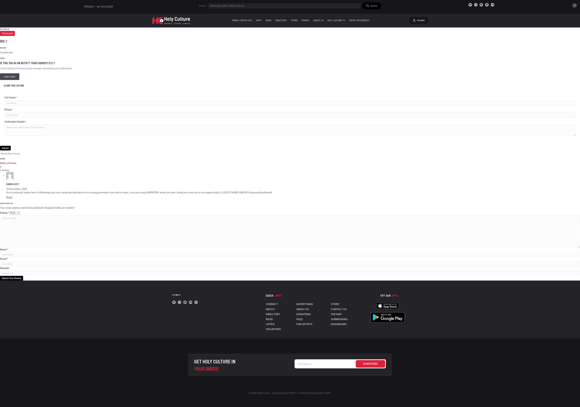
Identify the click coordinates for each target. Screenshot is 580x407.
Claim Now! (9, 76)
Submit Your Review (11, 278)
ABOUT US (302, 309)
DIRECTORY (273, 314)
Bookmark (7, 33)
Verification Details (15, 121)
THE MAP (336, 314)
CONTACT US (339, 309)
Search (203, 6)
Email (4, 259)
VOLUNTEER (273, 329)
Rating (4, 213)
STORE (335, 304)
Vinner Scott (12, 184)
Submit (5, 148)
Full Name (11, 97)
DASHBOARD (338, 324)
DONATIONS (303, 314)
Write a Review (8, 163)
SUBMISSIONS (339, 319)
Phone (9, 109)
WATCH (270, 309)
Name (4, 249)
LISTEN (270, 324)
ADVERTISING (304, 304)
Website (4, 268)
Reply (9, 197)
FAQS (299, 319)
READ (269, 319)
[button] (371, 5)
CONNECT (272, 304)
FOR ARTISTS (304, 324)
